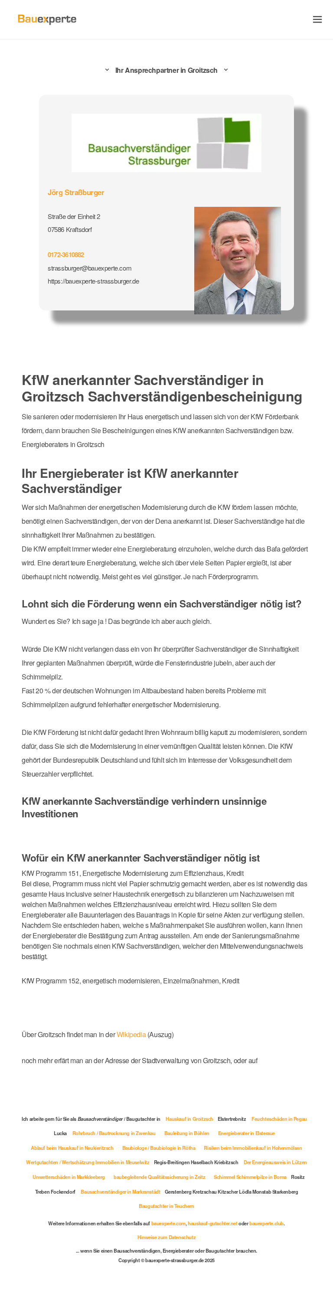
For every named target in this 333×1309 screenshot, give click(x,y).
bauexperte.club (266, 1223)
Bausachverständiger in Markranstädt (120, 1191)
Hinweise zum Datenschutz (166, 1237)
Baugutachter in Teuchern (166, 1205)
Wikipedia (132, 1034)
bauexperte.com (168, 1223)
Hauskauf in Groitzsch (189, 1118)
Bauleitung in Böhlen (186, 1132)
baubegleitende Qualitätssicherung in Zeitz (159, 1176)
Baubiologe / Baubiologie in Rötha (159, 1147)
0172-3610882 (66, 254)
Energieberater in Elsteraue (246, 1132)
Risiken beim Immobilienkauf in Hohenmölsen (253, 1147)
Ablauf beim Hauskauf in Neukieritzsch (72, 1147)
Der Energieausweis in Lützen (275, 1162)
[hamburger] (317, 19)
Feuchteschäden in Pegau (279, 1118)
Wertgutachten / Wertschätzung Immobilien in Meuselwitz (87, 1162)
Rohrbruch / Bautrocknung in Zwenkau (114, 1132)
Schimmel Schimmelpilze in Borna (250, 1176)
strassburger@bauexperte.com (89, 267)
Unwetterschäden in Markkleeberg (69, 1176)
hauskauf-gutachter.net (212, 1223)
